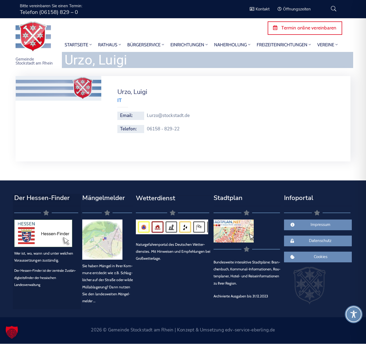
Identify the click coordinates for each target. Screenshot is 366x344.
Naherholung (230, 44)
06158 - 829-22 (163, 129)
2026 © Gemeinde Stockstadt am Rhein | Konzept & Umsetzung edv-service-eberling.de (183, 330)
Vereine (325, 44)
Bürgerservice (143, 44)
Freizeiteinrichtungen (282, 44)
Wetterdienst (155, 198)
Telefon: (128, 129)
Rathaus (107, 44)
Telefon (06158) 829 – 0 (49, 12)
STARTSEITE (76, 44)
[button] (12, 332)
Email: (126, 115)
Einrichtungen (187, 44)
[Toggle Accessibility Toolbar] (353, 314)
